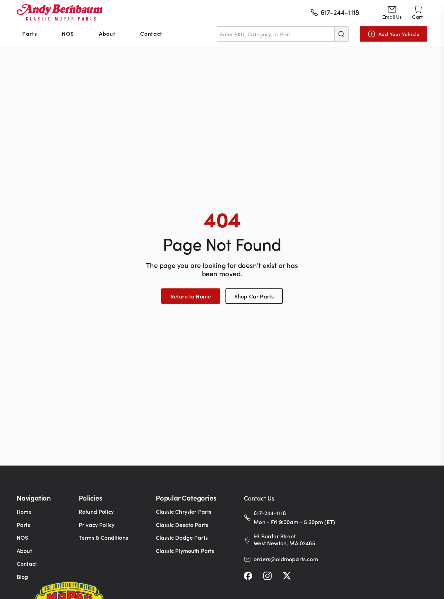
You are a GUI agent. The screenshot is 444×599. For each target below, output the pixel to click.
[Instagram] (267, 576)
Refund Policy (96, 511)
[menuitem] (29, 34)
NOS (68, 33)
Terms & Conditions (103, 537)
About (107, 33)
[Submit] (341, 34)
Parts (29, 33)
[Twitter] (287, 576)
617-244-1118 (270, 512)
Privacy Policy (96, 524)
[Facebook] (248, 576)
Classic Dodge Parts (182, 537)
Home (24, 511)
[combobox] (282, 34)
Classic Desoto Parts (182, 524)
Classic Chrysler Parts (184, 511)
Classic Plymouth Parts (185, 550)
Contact (151, 33)
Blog (22, 576)
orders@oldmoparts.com (286, 559)
